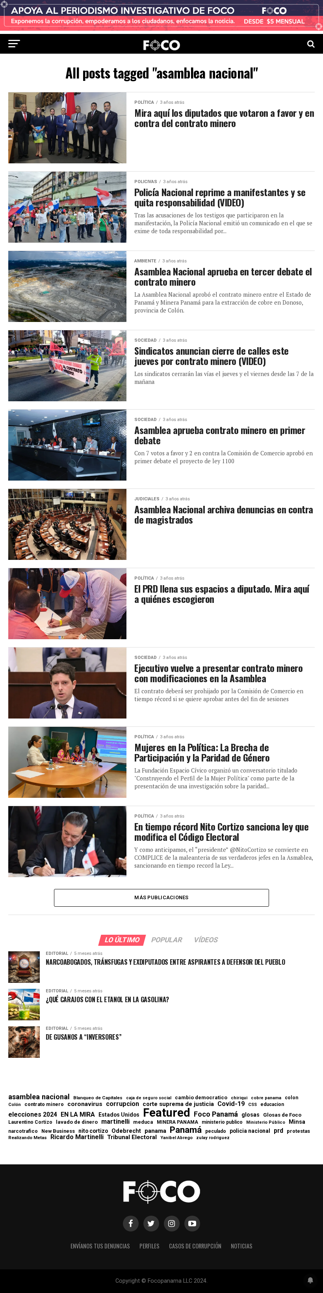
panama (155, 1131)
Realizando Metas (27, 1138)
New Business (58, 1131)
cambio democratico (201, 1097)
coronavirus (84, 1104)
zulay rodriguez (213, 1138)
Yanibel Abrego (176, 1138)
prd (278, 1131)
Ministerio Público (265, 1123)
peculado (215, 1131)
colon (291, 1097)
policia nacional (250, 1131)
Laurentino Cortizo (30, 1122)
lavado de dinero (77, 1122)
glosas (250, 1114)
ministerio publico (222, 1122)
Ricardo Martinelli (77, 1137)
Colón (14, 1104)
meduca (143, 1122)
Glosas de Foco (282, 1114)
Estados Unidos (118, 1115)
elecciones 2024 (32, 1114)
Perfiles (149, 1246)
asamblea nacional (39, 1096)
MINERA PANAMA (177, 1122)
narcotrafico (23, 1131)
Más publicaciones (161, 897)
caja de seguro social (148, 1098)
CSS (252, 1105)
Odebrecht (126, 1131)
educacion (272, 1104)
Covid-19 (231, 1104)
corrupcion (122, 1104)
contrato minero (44, 1104)
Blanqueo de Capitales (98, 1098)
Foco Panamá (216, 1114)
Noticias (241, 1246)
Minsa (297, 1122)
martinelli (115, 1122)
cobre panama (266, 1098)
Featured (166, 1113)
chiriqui (239, 1098)
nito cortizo (93, 1131)
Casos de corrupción (195, 1246)
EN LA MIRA (78, 1114)
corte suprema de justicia (178, 1104)
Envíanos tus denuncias (100, 1246)
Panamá (186, 1129)
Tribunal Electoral (132, 1137)
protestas (298, 1131)
